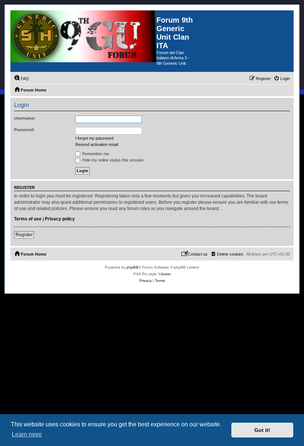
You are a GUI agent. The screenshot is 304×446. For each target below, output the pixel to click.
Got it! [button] (262, 430)
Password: (24, 129)
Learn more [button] (27, 434)
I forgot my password (94, 138)
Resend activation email (96, 144)
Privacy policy (60, 219)
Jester (166, 274)
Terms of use (28, 219)
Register (24, 234)
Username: (24, 118)
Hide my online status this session (112, 160)
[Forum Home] (83, 36)
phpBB (132, 267)
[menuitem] (21, 78)
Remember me (95, 154)
